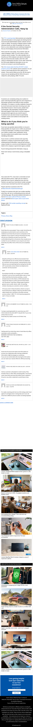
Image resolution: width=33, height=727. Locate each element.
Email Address (16, 688)
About (11, 697)
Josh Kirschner (15, 251)
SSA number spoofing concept (17, 203)
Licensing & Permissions (25, 699)
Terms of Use (10, 703)
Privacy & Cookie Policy (20, 703)
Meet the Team (17, 697)
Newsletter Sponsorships (13, 699)
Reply (2, 247)
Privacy (3, 216)
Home (7, 697)
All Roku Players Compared (17, 13)
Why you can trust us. (17, 23)
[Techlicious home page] (16, 4)
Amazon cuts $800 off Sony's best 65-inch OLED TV (15, 649)
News (7, 216)
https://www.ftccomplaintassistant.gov (13, 188)
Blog (11, 216)
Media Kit (4, 699)
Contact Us (24, 697)
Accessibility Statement (16, 701)
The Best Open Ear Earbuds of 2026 (21, 15)
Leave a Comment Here (6, 402)
